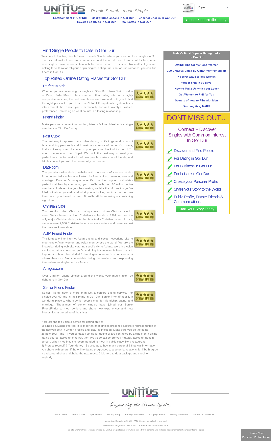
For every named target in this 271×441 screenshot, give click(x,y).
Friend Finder (53, 117)
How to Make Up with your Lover (197, 88)
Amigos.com (53, 268)
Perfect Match (54, 86)
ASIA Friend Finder (58, 233)
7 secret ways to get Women (197, 76)
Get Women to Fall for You (196, 94)
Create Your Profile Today (206, 20)
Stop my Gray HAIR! (196, 106)
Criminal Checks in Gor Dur (157, 17)
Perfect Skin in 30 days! (196, 82)
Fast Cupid (51, 136)
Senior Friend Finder (59, 287)
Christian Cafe (54, 206)
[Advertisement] (135, 36)
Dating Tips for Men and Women (196, 64)
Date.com (51, 167)
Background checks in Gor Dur (113, 17)
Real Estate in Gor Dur (136, 21)
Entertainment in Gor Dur (70, 17)
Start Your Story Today (196, 209)
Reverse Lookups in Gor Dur (96, 21)
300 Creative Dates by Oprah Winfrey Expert (196, 70)
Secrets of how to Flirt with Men (196, 100)
